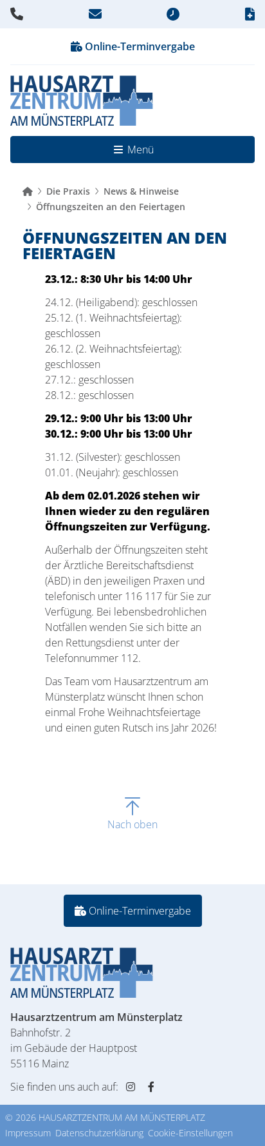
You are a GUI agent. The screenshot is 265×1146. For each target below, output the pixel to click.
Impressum (28, 1133)
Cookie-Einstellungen (190, 1133)
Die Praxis (68, 191)
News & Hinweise (141, 191)
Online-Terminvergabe (138, 46)
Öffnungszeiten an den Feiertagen (110, 206)
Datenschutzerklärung (99, 1133)
